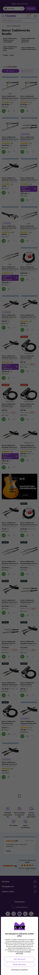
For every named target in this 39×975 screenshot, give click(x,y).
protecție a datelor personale (23, 952)
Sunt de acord (19, 959)
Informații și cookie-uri (19, 970)
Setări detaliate (19, 964)
